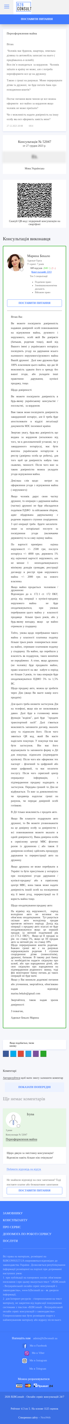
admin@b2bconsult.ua (45, 1338)
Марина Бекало (38, 256)
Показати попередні (34, 1087)
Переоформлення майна (21, 1139)
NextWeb (46, 1417)
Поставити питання (34, 303)
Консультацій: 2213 (41, 272)
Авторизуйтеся (11, 1077)
